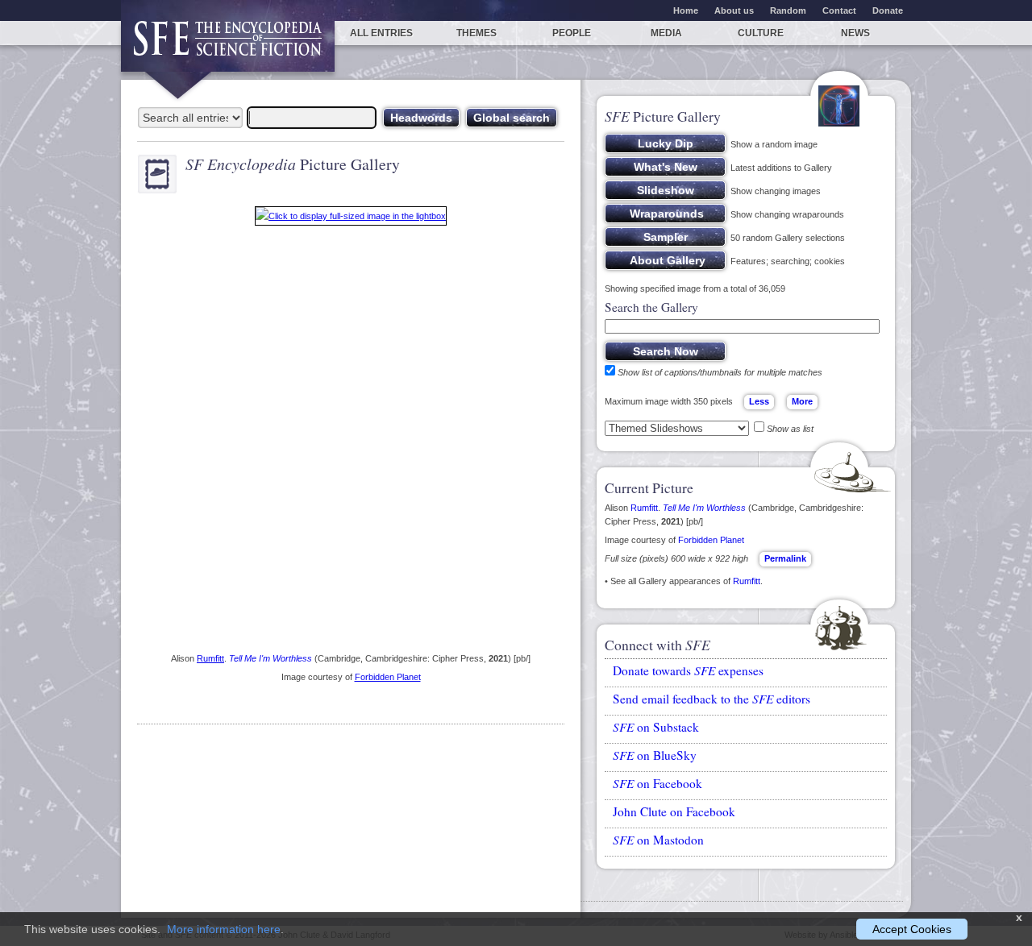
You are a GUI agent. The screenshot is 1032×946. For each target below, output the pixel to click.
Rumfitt (210, 658)
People (571, 33)
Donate (887, 10)
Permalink (785, 558)
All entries (381, 33)
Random (788, 10)
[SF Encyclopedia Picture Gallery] (351, 219)
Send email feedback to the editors (711, 699)
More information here (224, 929)
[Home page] (228, 46)
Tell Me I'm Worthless (270, 658)
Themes (476, 33)
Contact (839, 10)
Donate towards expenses (688, 670)
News (855, 33)
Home (685, 10)
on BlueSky (655, 755)
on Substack (656, 727)
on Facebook (657, 783)
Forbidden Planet (388, 677)
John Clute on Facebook (674, 811)
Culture (761, 33)
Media (666, 33)
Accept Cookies (911, 929)
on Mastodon (658, 840)
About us (734, 10)
